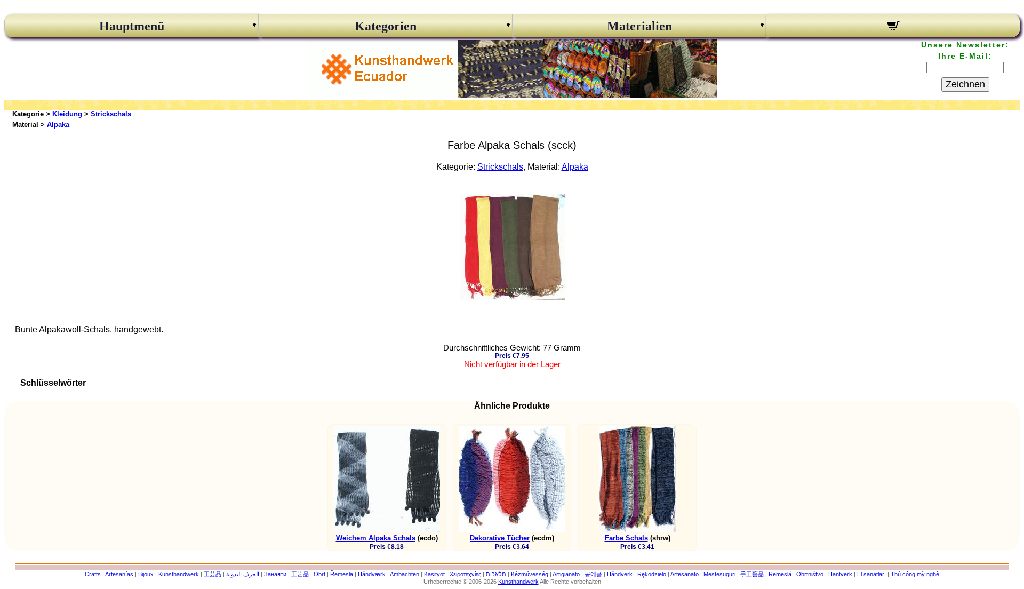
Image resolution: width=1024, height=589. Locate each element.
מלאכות (496, 574)
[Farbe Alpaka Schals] (512, 297)
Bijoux (146, 574)
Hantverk (840, 574)
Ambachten (404, 574)
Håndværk (372, 574)
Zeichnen (965, 84)
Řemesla (341, 574)
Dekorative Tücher (500, 538)
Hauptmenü (131, 26)
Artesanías (119, 574)
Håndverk (620, 574)
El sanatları (871, 574)
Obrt (319, 574)
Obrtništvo (809, 574)
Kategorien (386, 26)
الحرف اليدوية (242, 574)
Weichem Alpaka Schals (375, 538)
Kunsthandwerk (178, 574)
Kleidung (67, 114)
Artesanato (684, 574)
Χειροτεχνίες (465, 574)
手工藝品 (752, 574)
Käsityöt (434, 574)
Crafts (93, 574)
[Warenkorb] (893, 27)
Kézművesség (529, 574)
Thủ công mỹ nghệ (915, 574)
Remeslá (780, 574)
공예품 (593, 574)
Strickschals (111, 114)
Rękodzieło (651, 574)
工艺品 (300, 574)
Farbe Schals (626, 538)
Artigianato (566, 574)
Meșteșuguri (719, 574)
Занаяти (275, 574)
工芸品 (212, 574)
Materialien (639, 26)
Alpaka (58, 125)
